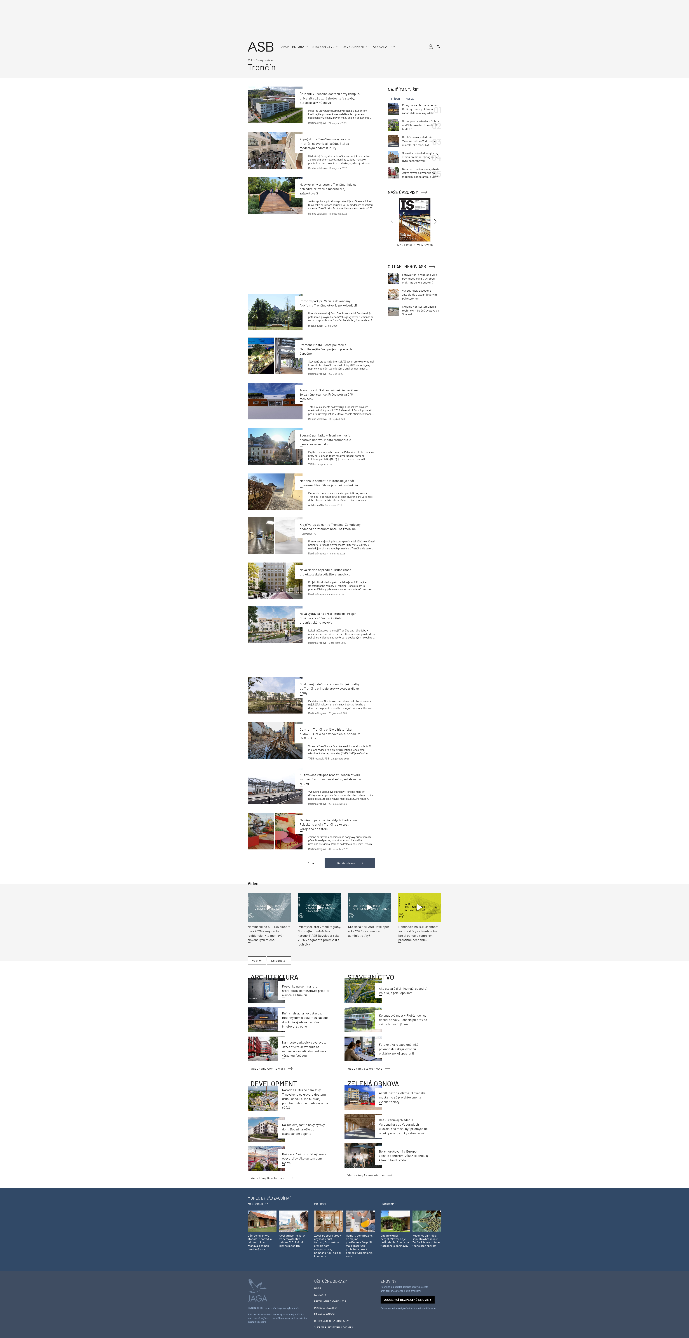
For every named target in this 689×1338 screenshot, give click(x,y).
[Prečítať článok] (275, 105)
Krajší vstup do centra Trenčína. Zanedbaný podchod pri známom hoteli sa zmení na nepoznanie (330, 528)
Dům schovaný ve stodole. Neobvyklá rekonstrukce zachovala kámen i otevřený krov (260, 1242)
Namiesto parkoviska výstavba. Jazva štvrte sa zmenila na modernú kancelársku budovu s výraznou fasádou (421, 173)
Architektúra (292, 46)
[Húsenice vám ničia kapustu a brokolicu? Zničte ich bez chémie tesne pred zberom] (427, 1221)
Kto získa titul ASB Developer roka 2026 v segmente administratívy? (368, 931)
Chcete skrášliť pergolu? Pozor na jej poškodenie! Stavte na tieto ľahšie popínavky (395, 1241)
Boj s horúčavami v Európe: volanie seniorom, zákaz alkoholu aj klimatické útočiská (403, 1155)
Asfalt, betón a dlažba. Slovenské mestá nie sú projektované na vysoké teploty (402, 1097)
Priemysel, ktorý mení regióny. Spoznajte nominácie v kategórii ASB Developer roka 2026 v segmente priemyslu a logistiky (319, 935)
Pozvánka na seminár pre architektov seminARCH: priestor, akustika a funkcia (306, 990)
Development (354, 46)
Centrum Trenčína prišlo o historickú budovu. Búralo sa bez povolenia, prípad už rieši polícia (330, 733)
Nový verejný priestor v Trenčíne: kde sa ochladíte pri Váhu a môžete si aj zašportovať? (328, 188)
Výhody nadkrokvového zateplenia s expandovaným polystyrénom (419, 294)
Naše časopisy (403, 192)
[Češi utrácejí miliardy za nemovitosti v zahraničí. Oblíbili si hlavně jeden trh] (293, 1221)
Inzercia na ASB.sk (326, 1307)
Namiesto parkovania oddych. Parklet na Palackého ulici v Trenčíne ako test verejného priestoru (328, 824)
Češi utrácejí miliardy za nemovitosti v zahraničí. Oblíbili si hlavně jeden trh (292, 1241)
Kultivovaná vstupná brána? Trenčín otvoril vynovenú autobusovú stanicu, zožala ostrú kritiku (330, 779)
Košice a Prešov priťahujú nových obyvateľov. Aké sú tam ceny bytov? (305, 1158)
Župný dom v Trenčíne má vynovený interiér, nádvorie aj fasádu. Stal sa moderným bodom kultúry (325, 143)
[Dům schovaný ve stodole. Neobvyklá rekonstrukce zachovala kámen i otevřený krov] (262, 1221)
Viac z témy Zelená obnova (366, 1175)
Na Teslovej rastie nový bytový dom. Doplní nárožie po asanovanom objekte (303, 1129)
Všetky (257, 960)
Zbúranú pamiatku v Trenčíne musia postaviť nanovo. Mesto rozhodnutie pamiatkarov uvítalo (325, 439)
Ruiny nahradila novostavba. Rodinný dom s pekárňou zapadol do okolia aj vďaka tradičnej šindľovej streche (419, 109)
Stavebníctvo (323, 46)
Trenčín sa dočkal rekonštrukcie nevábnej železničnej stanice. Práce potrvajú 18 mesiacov (329, 394)
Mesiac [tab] (410, 98)
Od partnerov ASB (407, 266)
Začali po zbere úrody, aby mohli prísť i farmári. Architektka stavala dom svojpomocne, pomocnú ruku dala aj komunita (327, 1246)
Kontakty (320, 1294)
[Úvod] (260, 46)
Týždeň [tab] (395, 98)
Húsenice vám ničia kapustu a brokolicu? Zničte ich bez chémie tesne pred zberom (426, 1241)
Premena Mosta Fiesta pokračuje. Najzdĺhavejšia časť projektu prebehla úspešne (326, 349)
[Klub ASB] (430, 47)
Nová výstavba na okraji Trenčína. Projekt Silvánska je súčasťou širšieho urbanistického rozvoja (329, 618)
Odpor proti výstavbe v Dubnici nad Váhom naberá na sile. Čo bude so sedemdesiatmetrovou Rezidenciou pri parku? (421, 125)
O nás (317, 1288)
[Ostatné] (393, 47)
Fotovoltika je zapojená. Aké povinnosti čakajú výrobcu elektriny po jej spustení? (398, 1048)
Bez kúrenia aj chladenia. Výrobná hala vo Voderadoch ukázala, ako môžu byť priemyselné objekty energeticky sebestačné (419, 141)
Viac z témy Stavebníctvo (365, 1068)
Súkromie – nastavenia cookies (333, 1327)
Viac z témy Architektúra (267, 1068)
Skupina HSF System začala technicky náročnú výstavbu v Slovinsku (420, 310)
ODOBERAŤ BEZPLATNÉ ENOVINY (407, 1300)
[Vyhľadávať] (438, 47)
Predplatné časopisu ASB (330, 1301)
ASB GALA (380, 46)
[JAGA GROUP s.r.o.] (257, 1289)
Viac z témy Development (268, 1178)
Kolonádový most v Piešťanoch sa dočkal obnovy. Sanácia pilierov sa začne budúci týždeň (403, 1019)
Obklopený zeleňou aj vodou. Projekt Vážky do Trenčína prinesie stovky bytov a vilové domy (329, 688)
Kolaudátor (279, 960)
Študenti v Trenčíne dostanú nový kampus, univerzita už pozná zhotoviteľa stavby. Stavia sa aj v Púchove (330, 98)
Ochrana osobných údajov (331, 1320)
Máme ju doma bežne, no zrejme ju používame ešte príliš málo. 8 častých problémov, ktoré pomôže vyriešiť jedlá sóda (359, 1246)
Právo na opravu (325, 1314)
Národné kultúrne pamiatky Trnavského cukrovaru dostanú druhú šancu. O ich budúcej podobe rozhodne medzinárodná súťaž (305, 1098)
